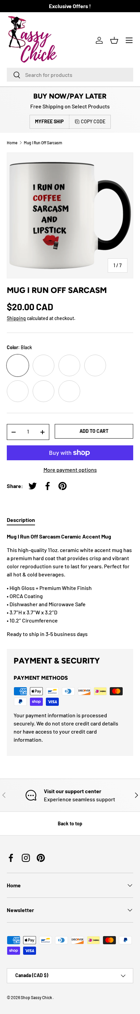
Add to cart (94, 431)
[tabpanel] (70, 585)
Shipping (16, 318)
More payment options (70, 469)
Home (12, 143)
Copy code (93, 121)
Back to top (70, 823)
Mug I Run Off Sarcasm (43, 143)
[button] (114, 40)
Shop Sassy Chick (37, 997)
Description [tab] (21, 519)
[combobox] (70, 75)
